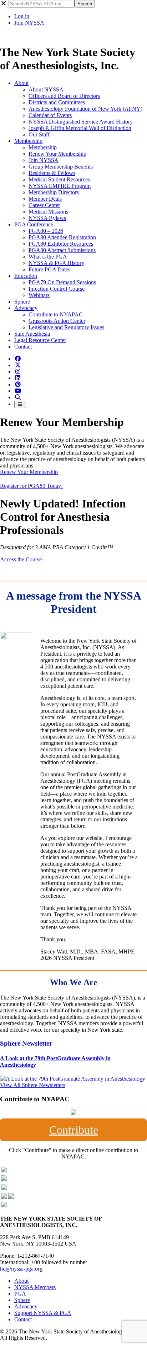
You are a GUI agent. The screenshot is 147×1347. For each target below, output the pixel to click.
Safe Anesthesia (32, 334)
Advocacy (25, 308)
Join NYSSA (29, 23)
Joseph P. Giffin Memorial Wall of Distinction (80, 128)
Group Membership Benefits (61, 167)
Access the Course (21, 559)
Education (25, 276)
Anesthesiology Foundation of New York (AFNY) (85, 109)
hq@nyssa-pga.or (20, 1269)
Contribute (73, 1129)
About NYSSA (46, 89)
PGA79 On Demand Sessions (62, 282)
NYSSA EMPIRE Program (60, 186)
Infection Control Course (57, 289)
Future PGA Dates (49, 269)
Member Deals (45, 199)
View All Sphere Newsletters (32, 1085)
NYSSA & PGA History (56, 263)
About (21, 83)
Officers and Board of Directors (64, 96)
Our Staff (39, 134)
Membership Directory (54, 192)
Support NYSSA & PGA (42, 1313)
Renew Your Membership (57, 154)
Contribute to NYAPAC (56, 314)
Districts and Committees (57, 102)
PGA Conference (33, 224)
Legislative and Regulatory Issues (66, 327)
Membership (28, 141)
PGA (20, 1294)
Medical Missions (48, 212)
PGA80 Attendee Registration (62, 237)
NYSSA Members (35, 1287)
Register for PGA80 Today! (31, 486)
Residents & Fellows (52, 173)
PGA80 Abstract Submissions (62, 250)
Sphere (22, 302)
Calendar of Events (50, 115)
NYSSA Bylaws (47, 218)
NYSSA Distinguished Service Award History (81, 122)
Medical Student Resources (59, 179)
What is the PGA (48, 257)
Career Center (44, 205)
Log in (21, 16)
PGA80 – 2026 (46, 231)
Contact (23, 347)
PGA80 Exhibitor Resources (61, 244)
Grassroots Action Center (57, 321)
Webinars (39, 295)
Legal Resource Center (40, 340)
